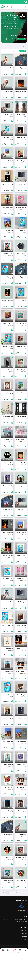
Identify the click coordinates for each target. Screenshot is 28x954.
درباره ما (24, 936)
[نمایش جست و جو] (25, 7)
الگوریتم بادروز (22, 51)
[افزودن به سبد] (12, 75)
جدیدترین (15, 51)
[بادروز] (9, 6)
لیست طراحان (23, 930)
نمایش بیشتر (15, 31)
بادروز (26, 46)
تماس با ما (23, 933)
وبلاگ (24, 939)
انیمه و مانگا (10, 20)
